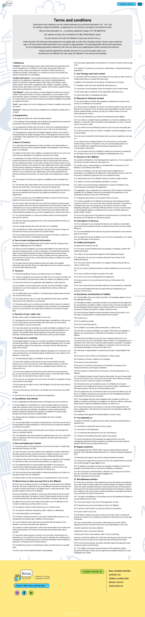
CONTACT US (115, 575)
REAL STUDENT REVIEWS (120, 571)
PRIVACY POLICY (116, 582)
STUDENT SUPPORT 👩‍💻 (92, 572)
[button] (140, 4)
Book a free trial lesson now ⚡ (31, 586)
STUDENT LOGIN (126, 4)
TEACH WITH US (116, 586)
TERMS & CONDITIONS (119, 578)
